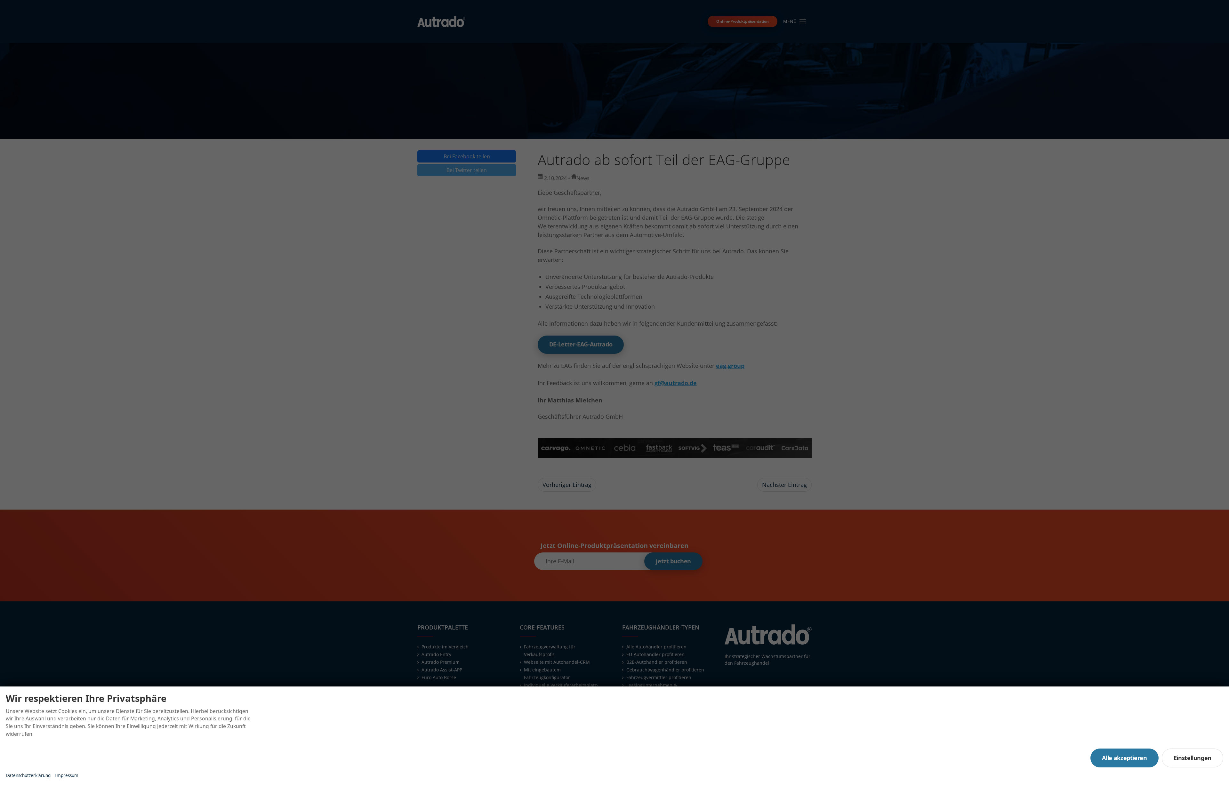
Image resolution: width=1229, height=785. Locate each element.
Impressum (66, 775)
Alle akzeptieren (1124, 758)
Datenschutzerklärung (28, 775)
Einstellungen (1192, 758)
